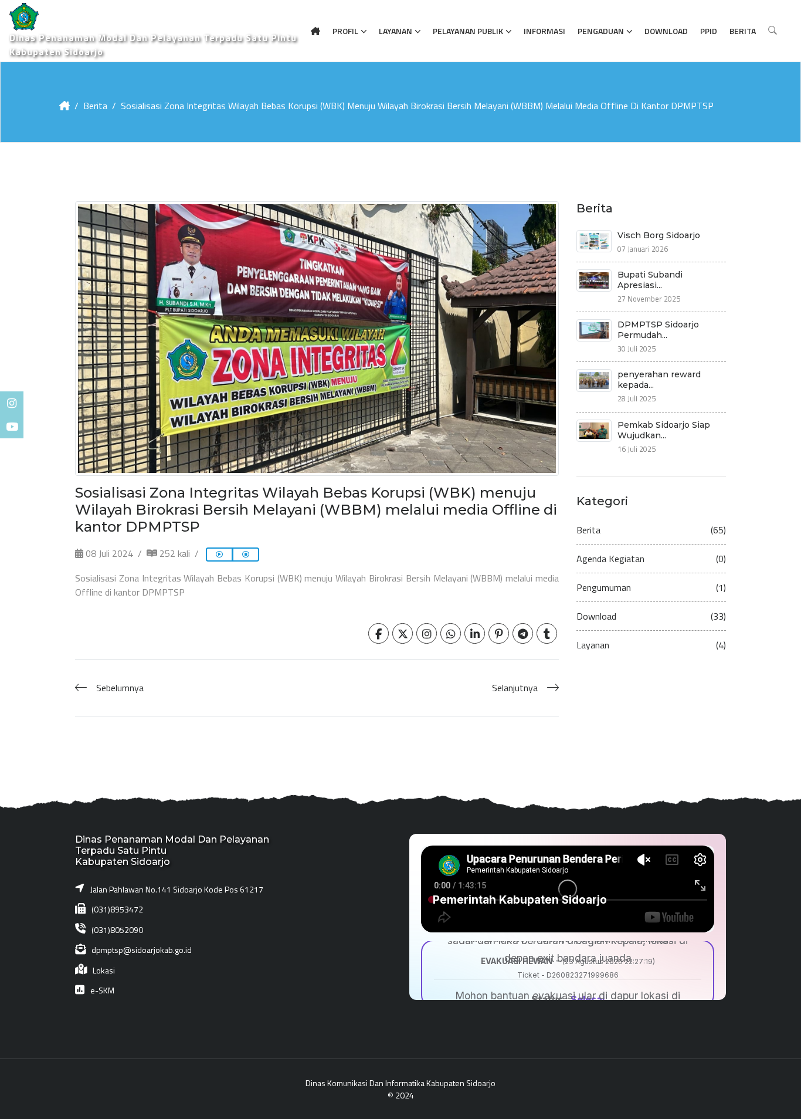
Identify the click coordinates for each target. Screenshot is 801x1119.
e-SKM (102, 990)
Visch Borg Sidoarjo (658, 235)
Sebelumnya (120, 688)
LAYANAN (395, 31)
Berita (95, 106)
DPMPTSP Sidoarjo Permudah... (658, 329)
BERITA (742, 31)
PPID (708, 31)
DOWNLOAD (666, 31)
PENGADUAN (601, 31)
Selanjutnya (515, 688)
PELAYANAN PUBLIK (468, 31)
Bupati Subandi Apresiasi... (650, 279)
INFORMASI (544, 31)
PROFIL (345, 31)
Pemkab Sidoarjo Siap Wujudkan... (663, 430)
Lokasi (104, 970)
